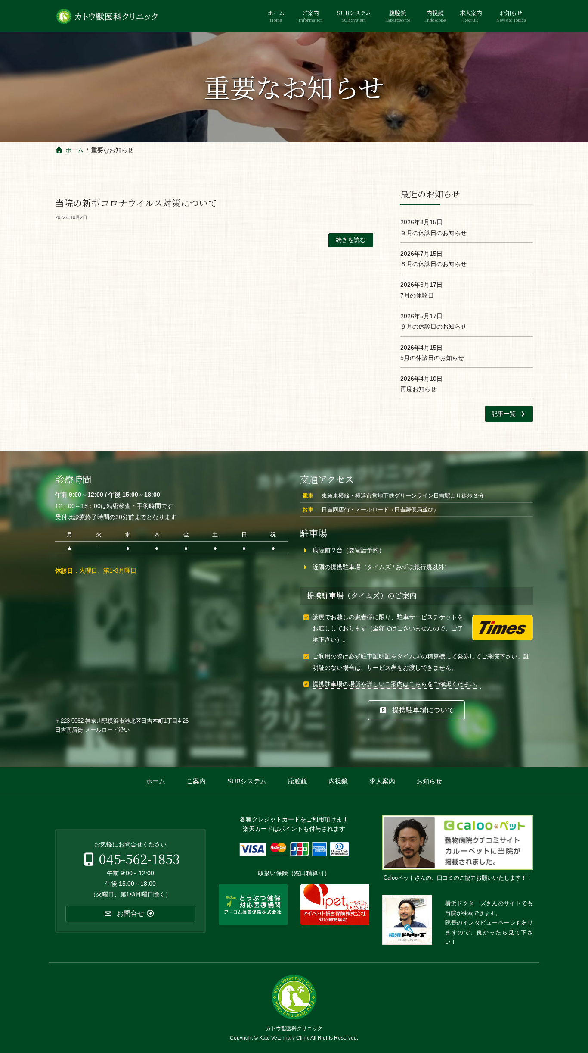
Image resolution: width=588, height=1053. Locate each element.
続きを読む (351, 239)
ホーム (155, 781)
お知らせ (429, 781)
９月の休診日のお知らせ (433, 232)
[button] (509, 414)
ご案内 (196, 781)
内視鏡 (338, 781)
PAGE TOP (566, 1014)
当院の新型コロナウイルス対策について (136, 202)
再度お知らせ (418, 388)
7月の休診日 (417, 294)
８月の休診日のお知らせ (433, 263)
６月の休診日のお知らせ (433, 326)
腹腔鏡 (297, 781)
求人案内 (382, 781)
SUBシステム (246, 781)
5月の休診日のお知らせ (432, 357)
